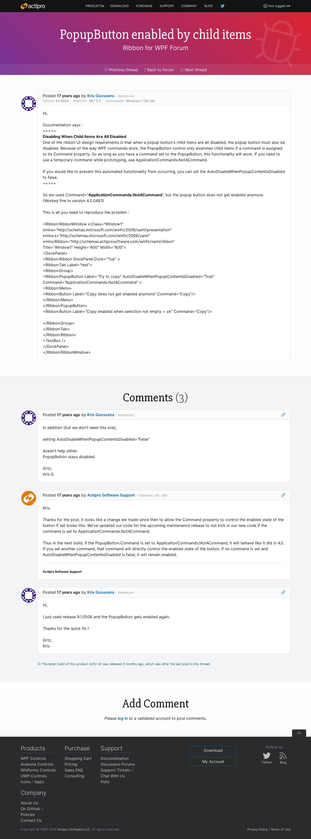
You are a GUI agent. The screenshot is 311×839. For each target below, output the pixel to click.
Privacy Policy (257, 829)
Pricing (71, 764)
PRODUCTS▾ (95, 6)
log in (123, 718)
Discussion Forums (118, 764)
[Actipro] (33, 6)
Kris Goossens (100, 95)
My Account (213, 761)
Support (111, 748)
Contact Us (31, 820)
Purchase (77, 748)
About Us (29, 802)
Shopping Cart (78, 758)
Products (33, 748)
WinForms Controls (38, 770)
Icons (25, 781)
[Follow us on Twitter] (223, 6)
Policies (28, 814)
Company (33, 792)
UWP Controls (34, 775)
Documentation (115, 758)
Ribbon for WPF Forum (155, 47)
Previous (123, 69)
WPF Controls (33, 758)
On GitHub (31, 808)
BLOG (208, 6)
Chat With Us (113, 775)
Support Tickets (116, 770)
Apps (39, 781)
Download (213, 750)
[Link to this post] (283, 414)
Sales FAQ (74, 770)
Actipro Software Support (111, 495)
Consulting (74, 775)
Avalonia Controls (37, 764)
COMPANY (189, 6)
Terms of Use (280, 829)
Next (195, 69)
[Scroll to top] (299, 733)
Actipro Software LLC (74, 829)
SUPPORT (167, 6)
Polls (105, 781)
